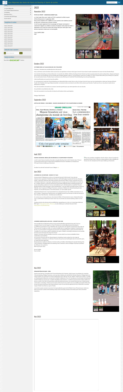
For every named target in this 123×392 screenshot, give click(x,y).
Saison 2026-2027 (8, 25)
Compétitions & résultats (10, 22)
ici (58, 167)
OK (119, 2)
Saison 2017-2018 (8, 43)
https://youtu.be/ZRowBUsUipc (42, 205)
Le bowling (7, 12)
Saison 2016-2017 (8, 46)
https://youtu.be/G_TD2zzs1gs (47, 203)
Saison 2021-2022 (8, 35)
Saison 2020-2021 (8, 37)
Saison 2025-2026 (8, 27)
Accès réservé (7, 18)
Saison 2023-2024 (8, 31)
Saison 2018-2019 (8, 41)
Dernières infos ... (8, 14)
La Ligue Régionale (8, 8)
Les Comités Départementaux (11, 10)
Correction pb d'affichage (10, 16)
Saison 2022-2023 (8, 33)
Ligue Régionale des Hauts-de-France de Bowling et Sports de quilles (33, 2)
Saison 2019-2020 (8, 39)
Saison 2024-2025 (8, 29)
